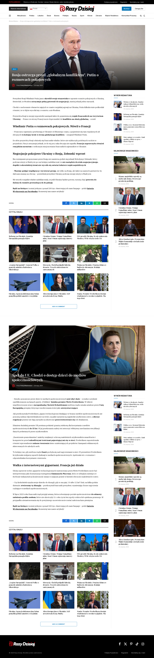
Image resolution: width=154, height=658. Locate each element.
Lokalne (40, 15)
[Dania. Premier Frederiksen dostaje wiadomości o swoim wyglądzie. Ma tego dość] (92, 282)
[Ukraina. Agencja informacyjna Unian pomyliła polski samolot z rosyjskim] (24, 282)
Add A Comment (58, 306)
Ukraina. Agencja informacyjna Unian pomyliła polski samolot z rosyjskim (24, 295)
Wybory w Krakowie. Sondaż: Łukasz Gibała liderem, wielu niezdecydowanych (49, 2)
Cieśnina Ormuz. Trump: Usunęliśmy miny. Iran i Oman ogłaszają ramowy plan (57, 238)
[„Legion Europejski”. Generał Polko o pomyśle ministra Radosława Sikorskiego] (24, 253)
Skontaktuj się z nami (137, 2)
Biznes (56, 15)
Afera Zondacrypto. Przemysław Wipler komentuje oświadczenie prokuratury (131, 241)
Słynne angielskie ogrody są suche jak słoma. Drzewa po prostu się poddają (130, 178)
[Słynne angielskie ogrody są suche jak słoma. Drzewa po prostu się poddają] (129, 165)
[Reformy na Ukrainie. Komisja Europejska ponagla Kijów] (24, 224)
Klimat (89, 15)
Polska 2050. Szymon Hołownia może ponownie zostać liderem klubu (134, 127)
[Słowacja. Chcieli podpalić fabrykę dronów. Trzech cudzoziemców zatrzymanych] (58, 253)
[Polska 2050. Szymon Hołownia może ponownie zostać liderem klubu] (118, 127)
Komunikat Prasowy (129, 15)
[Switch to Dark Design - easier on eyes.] (144, 15)
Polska (31, 15)
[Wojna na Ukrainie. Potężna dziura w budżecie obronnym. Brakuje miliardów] (92, 253)
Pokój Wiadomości (26, 85)
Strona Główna (13, 21)
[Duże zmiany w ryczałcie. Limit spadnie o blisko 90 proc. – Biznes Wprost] (118, 139)
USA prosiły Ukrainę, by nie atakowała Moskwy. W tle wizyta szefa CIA (92, 237)
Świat (49, 15)
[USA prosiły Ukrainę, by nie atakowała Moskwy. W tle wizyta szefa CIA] (92, 224)
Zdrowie (99, 15)
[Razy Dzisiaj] (77, 8)
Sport (82, 15)
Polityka (66, 15)
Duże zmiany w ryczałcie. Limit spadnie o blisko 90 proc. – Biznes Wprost (134, 139)
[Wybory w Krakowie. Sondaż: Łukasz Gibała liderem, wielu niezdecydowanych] (118, 104)
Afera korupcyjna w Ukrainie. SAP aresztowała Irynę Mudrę (56, 295)
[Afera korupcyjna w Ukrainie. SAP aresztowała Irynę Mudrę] (58, 282)
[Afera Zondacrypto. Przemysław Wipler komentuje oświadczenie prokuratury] (129, 227)
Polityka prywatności (111, 2)
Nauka (74, 15)
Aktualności (21, 15)
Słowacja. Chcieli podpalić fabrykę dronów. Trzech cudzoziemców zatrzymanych (57, 267)
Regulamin (123, 2)
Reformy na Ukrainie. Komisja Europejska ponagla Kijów (21, 237)
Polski (34, 8)
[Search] (141, 15)
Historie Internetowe (18, 9)
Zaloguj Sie (139, 9)
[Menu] (10, 15)
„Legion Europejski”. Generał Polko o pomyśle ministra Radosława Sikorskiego (24, 267)
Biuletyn (127, 9)
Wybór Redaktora (111, 15)
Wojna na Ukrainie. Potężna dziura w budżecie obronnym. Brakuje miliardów (91, 267)
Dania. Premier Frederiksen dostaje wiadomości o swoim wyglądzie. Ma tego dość (91, 296)
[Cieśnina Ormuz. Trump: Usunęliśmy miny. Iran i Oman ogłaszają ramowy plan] (58, 224)
